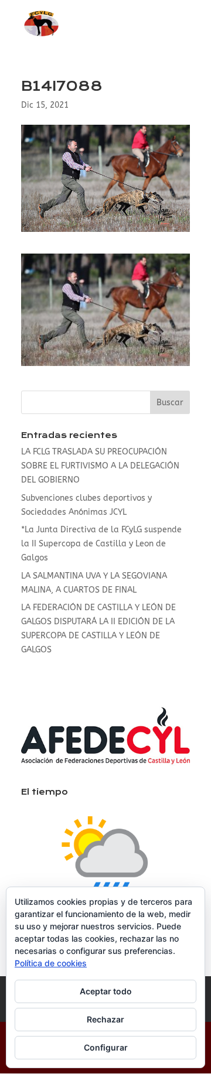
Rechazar (105, 1019)
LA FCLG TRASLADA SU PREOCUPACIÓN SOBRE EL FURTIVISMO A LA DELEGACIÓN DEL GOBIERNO (100, 466)
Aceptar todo (106, 991)
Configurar (106, 1047)
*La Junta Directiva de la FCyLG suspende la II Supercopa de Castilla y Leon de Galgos (101, 544)
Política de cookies (51, 963)
